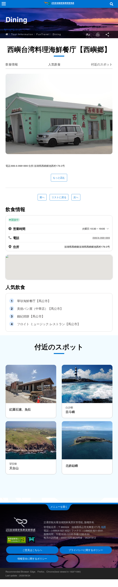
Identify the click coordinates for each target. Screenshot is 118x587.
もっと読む (59, 177)
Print (97, 34)
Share (107, 34)
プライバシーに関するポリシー (86, 550)
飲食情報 (12, 64)
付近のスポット (101, 64)
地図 (103, 527)
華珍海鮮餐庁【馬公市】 (34, 301)
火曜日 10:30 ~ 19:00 (93, 228)
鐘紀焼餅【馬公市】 (31, 316)
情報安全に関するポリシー (32, 558)
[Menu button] (4, 4)
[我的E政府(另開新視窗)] (31, 539)
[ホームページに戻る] (59, 4)
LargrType (88, 34)
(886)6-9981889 (101, 238)
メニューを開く (59, 506)
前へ (42, 197)
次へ (75, 197)
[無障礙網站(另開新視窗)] (16, 539)
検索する (111, 4)
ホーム (7, 34)
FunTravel (42, 34)
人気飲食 (54, 64)
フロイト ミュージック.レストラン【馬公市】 (48, 324)
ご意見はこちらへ (32, 550)
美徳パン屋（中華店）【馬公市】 (40, 308)
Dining (57, 34)
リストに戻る (59, 197)
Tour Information (22, 34)
